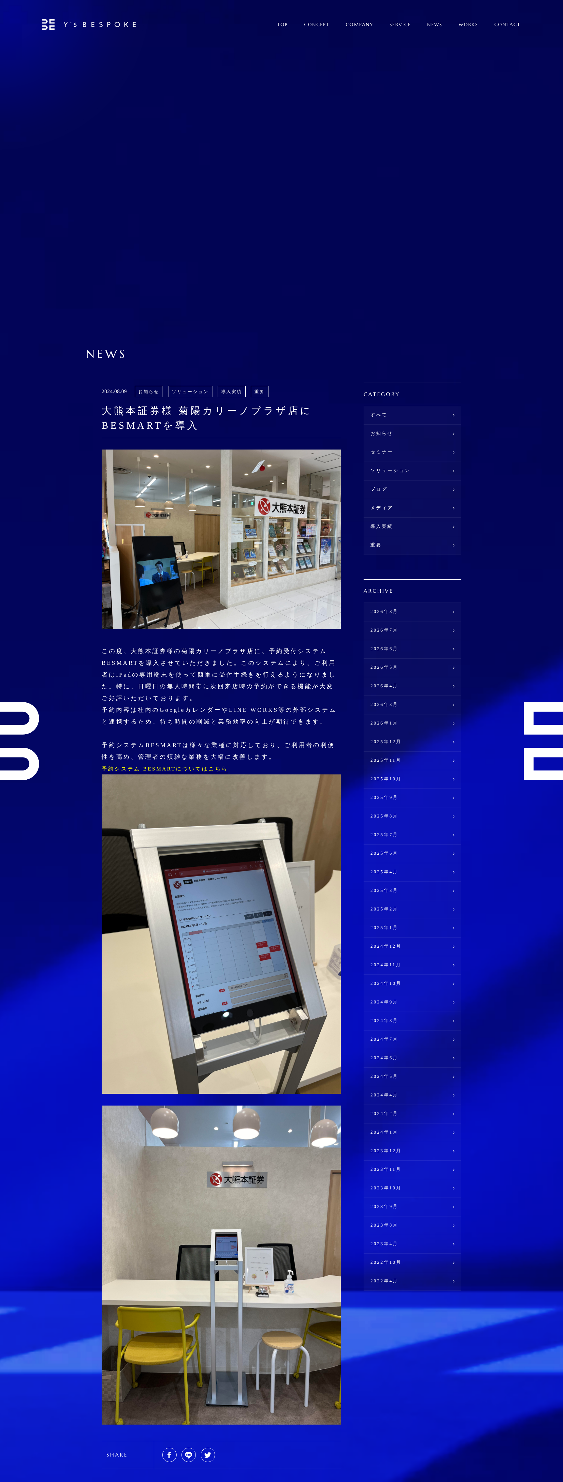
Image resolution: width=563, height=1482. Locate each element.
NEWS (434, 24)
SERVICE (400, 24)
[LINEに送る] (188, 1455)
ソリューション (190, 391)
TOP (282, 24)
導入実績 (231, 391)
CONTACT (507, 24)
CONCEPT (317, 24)
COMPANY (359, 24)
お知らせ (149, 391)
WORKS (468, 24)
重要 (259, 391)
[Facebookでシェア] (169, 1455)
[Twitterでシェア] (208, 1455)
